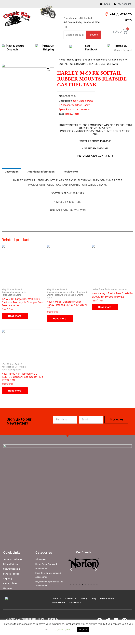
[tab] (11, 171)
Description (11, 171)
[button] (70, 584)
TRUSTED (120, 45)
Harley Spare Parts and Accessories (86, 59)
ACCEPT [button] (83, 629)
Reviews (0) (71, 171)
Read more (14, 315)
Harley (68, 113)
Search (94, 34)
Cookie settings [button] (64, 629)
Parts (76, 113)
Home (62, 59)
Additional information (40, 171)
